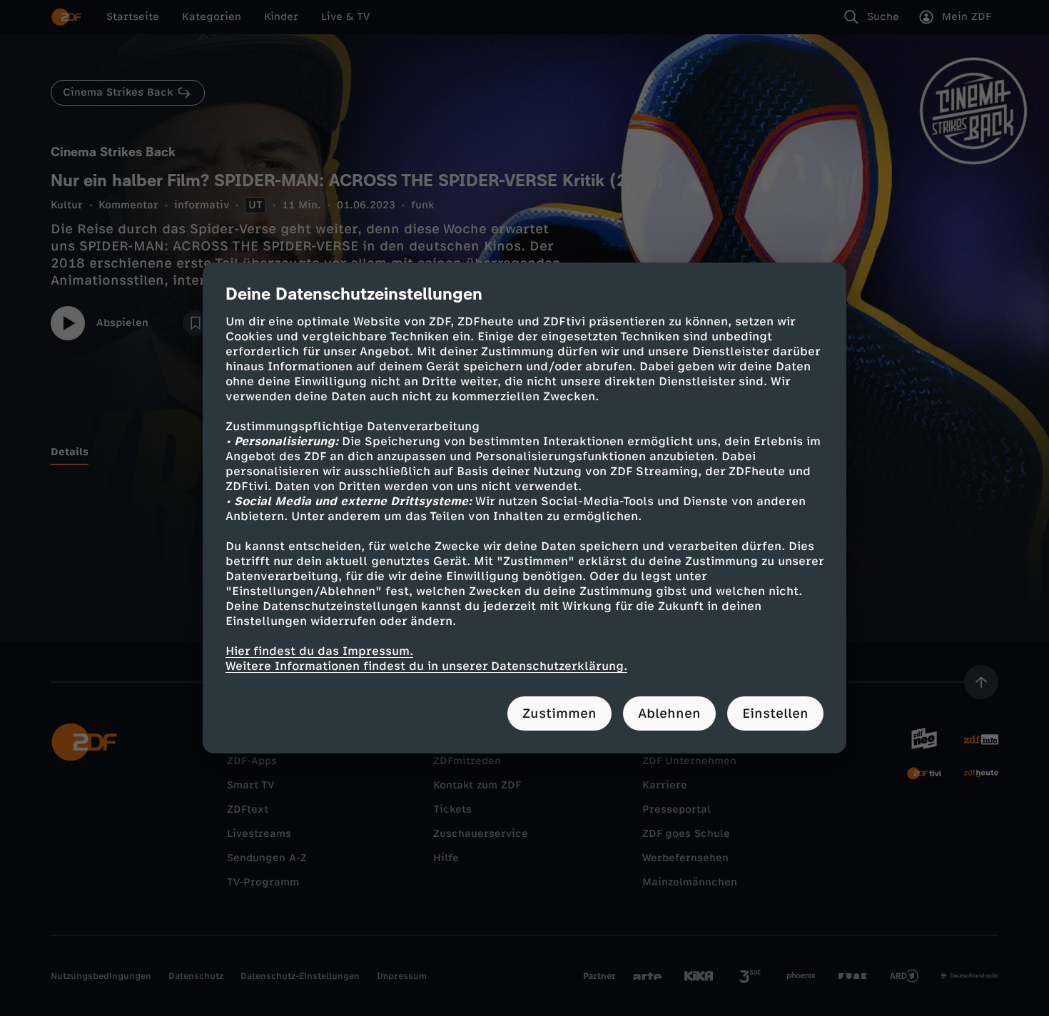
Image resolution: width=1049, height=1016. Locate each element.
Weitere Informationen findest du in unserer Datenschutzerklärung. (426, 666)
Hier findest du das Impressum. (319, 651)
